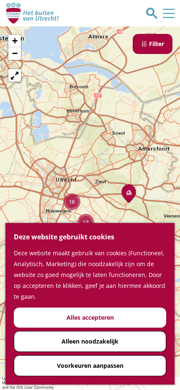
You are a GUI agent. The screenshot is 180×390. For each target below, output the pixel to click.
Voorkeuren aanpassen (90, 365)
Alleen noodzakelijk (90, 341)
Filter (156, 44)
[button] (128, 193)
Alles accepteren (90, 317)
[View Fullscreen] (14, 75)
